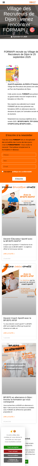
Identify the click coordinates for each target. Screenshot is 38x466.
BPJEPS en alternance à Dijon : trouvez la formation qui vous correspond (18, 399)
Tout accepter (13, 447)
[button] (4, 2)
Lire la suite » (9, 254)
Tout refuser (13, 451)
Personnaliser (13, 455)
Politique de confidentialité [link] (13, 460)
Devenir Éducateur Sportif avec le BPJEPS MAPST (17, 240)
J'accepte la (18, 171)
